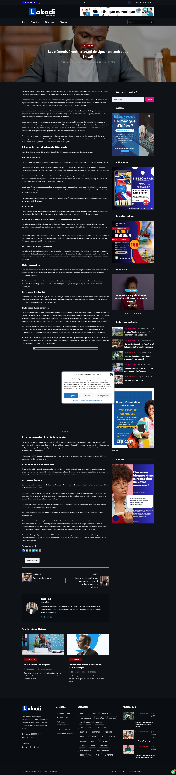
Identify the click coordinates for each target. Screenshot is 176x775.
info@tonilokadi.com (31, 738)
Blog (23, 22)
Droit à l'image (102, 727)
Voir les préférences (103, 396)
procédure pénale (104, 750)
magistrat (112, 737)
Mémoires (63, 22)
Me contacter (62, 717)
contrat (112, 718)
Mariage (83, 741)
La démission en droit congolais (37, 664)
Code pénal (100, 718)
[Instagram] (48, 617)
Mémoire (105, 741)
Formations (35, 22)
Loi (102, 737)
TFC (89, 755)
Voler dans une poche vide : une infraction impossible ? (131, 300)
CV (81, 723)
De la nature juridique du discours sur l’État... (66, 3)
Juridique (83, 737)
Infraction (96, 732)
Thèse (98, 755)
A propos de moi (63, 713)
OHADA (82, 746)
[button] (111, 375)
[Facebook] (42, 617)
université (109, 755)
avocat (82, 714)
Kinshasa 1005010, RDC (32, 734)
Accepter (71, 396)
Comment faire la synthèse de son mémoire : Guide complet (144, 724)
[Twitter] (45, 617)
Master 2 (94, 741)
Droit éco (83, 732)
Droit (88, 723)
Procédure (104, 746)
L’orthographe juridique (133, 380)
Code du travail (86, 718)
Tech (82, 755)
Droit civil (99, 723)
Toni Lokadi (30, 669)
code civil (105, 714)
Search (149, 99)
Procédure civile (86, 750)
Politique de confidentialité (94, 400)
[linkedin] (51, 617)
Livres (93, 737)
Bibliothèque (49, 22)
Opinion (92, 746)
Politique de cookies (79, 400)
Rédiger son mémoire (65, 734)
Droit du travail (32, 560)
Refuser (87, 396)
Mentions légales (63, 729)
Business (93, 714)
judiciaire (108, 732)
